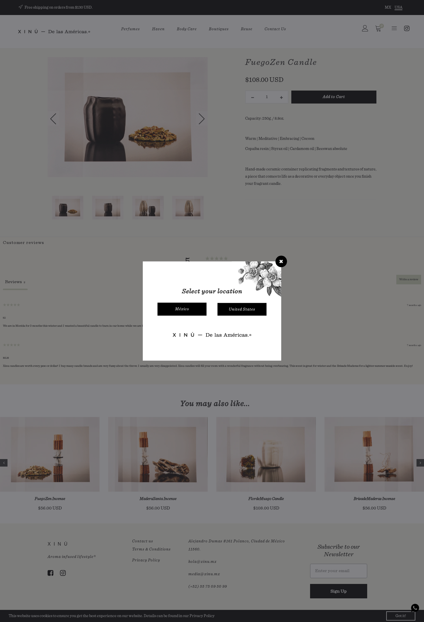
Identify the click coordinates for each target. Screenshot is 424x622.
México (182, 309)
